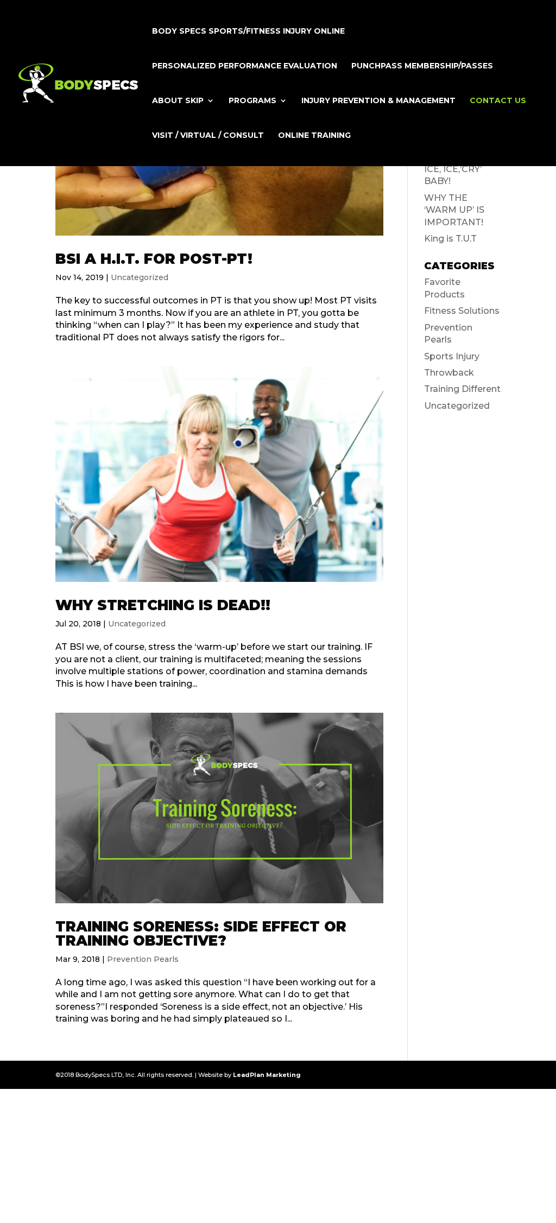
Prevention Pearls (143, 959)
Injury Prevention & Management (378, 101)
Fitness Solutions (462, 311)
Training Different (462, 389)
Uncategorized (139, 277)
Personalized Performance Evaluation (244, 66)
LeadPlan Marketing (267, 1075)
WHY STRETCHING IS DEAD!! (162, 605)
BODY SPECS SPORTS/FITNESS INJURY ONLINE (248, 31)
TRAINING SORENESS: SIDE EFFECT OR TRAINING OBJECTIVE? (200, 933)
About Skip (178, 101)
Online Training (314, 135)
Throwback (449, 372)
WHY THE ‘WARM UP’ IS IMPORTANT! (454, 210)
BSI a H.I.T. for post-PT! (153, 259)
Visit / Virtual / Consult (208, 135)
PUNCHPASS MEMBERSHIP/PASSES (422, 66)
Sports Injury (451, 356)
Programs (252, 101)
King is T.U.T (450, 238)
